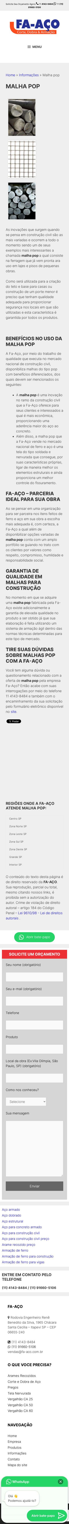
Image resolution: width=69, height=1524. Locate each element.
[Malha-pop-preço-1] (21, 201)
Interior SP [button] (15, 864)
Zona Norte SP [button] (18, 826)
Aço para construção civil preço (25, 1239)
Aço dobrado (11, 1215)
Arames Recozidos (22, 1376)
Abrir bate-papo (38, 937)
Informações (29, 75)
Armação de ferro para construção (27, 1256)
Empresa (14, 1442)
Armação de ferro (15, 1250)
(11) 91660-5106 (24, 1347)
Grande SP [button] (15, 856)
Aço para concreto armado (22, 1227)
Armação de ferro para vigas (23, 1262)
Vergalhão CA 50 (20, 1405)
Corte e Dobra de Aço (24, 1382)
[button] (60, 1481)
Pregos (13, 1387)
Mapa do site (17, 1465)
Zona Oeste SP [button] (18, 849)
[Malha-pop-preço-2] (21, 159)
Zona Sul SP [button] (16, 841)
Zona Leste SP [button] (17, 833)
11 (46, 4)
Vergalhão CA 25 (20, 1399)
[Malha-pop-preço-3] (21, 117)
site (13, 712)
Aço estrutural (12, 1221)
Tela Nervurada (19, 1393)
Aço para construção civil (21, 1233)
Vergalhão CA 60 (20, 1411)
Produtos (14, 1447)
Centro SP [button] (15, 818)
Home (10, 75)
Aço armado (11, 1210)
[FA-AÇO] (34, 26)
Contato (14, 1459)
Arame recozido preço (18, 1245)
